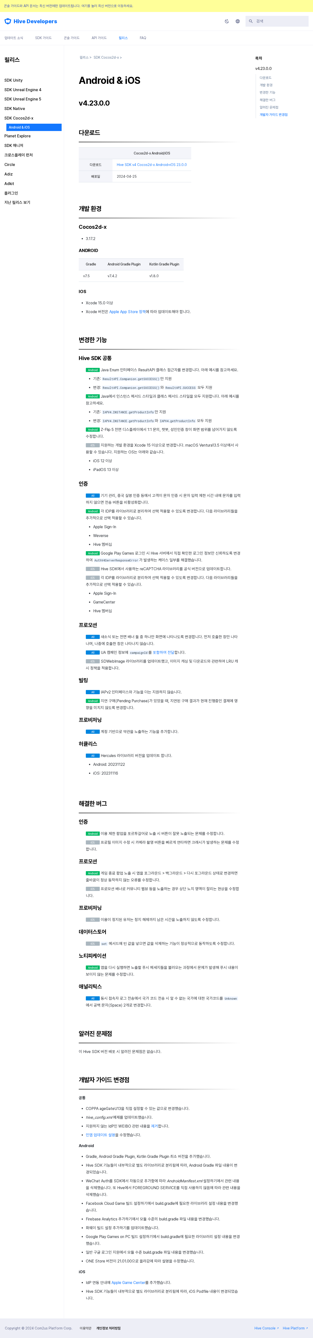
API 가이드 (99, 38)
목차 (258, 58)
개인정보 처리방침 (108, 1328)
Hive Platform (294, 1328)
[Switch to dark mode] (227, 21)
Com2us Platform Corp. (53, 1328)
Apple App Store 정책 (127, 311)
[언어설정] (237, 21)
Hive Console (265, 1328)
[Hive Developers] (7, 21)
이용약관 (85, 1328)
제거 (154, 1126)
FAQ (143, 38)
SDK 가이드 (43, 38)
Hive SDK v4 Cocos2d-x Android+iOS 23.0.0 (152, 165)
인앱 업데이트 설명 (100, 1135)
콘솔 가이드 (71, 38)
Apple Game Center (128, 1282)
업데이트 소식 (13, 38)
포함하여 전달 (163, 652)
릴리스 (123, 38)
